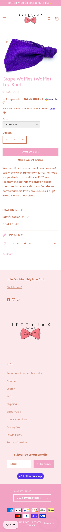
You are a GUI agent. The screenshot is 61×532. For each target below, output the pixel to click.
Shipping (12, 404)
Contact (12, 381)
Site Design (38, 522)
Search (11, 388)
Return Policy (14, 434)
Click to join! (14, 287)
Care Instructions (17, 419)
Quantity (7, 132)
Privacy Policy (15, 427)
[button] (4, 19)
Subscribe (44, 464)
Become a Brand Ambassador (24, 373)
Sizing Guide (14, 411)
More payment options (30, 159)
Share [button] (9, 254)
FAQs (10, 396)
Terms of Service (17, 442)
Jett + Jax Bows (20, 522)
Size (5, 119)
